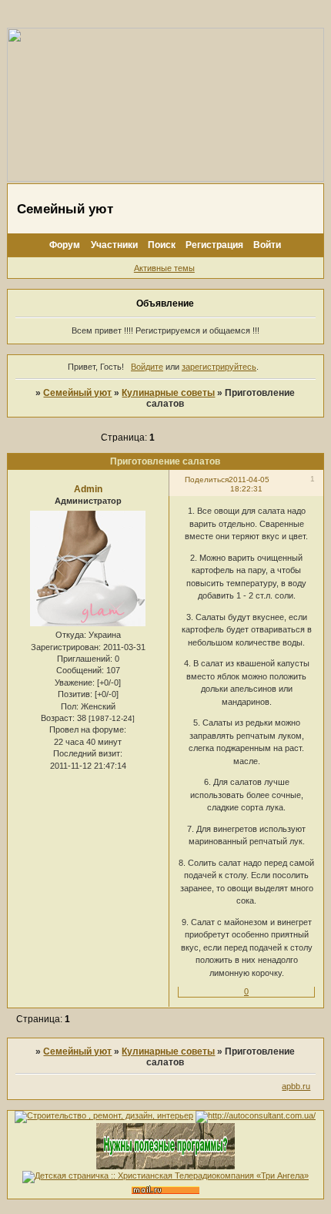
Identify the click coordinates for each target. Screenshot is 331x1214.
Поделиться (207, 479)
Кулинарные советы (168, 392)
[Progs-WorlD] (165, 1166)
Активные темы (164, 268)
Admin (88, 489)
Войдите (147, 366)
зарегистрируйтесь (219, 366)
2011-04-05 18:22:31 (249, 484)
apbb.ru (296, 1086)
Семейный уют (77, 392)
